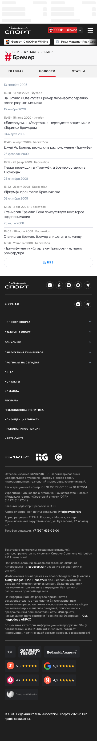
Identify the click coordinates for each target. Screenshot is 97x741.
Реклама (11, 400)
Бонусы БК (13, 342)
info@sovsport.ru (69, 511)
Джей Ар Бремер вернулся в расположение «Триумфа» (48, 147)
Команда (12, 391)
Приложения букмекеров (24, 352)
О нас (9, 372)
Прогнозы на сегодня (22, 362)
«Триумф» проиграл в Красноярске (32, 192)
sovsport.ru (36, 566)
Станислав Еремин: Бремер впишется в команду (43, 236)
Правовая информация (22, 428)
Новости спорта (17, 322)
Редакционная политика (24, 409)
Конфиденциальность (22, 419)
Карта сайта (14, 438)
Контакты (12, 381)
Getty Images (14, 580)
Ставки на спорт (18, 332)
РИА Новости (34, 580)
